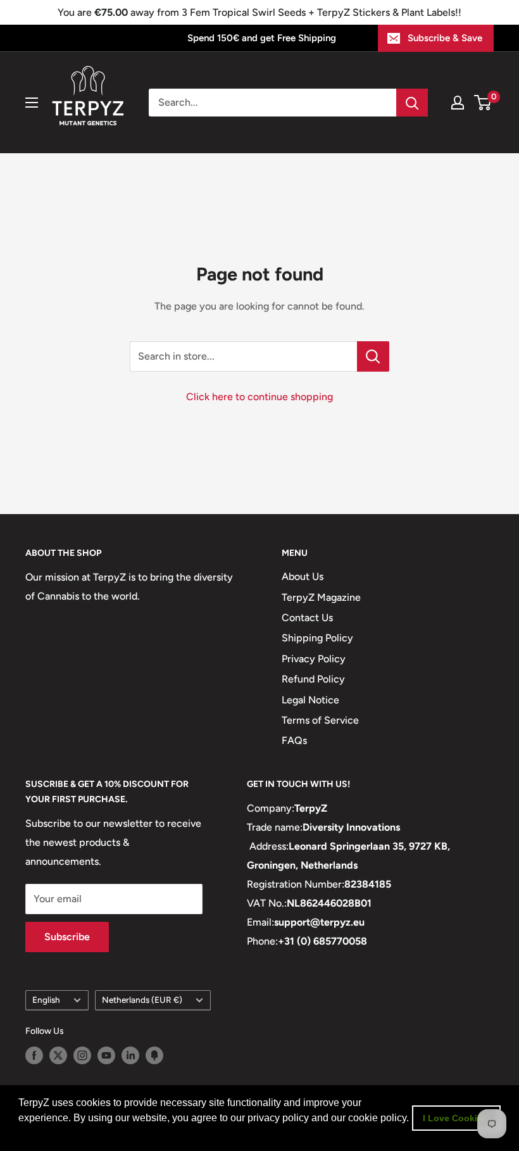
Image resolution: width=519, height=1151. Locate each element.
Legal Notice (310, 700)
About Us (302, 576)
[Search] (412, 102)
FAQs (294, 740)
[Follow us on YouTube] (106, 1055)
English (46, 1000)
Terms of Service (320, 720)
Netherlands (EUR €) (142, 1000)
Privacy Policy (314, 659)
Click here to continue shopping (259, 397)
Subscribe (67, 937)
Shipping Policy (317, 638)
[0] (483, 102)
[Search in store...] (373, 356)
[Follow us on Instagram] (82, 1055)
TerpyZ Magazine (321, 597)
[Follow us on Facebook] (34, 1055)
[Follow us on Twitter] (58, 1055)
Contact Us (307, 618)
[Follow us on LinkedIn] (130, 1055)
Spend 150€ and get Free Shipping (261, 38)
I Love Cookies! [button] (457, 1118)
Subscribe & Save (445, 38)
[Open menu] (31, 102)
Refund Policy (313, 679)
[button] (20, 1134)
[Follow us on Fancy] (154, 1055)
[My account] (457, 103)
